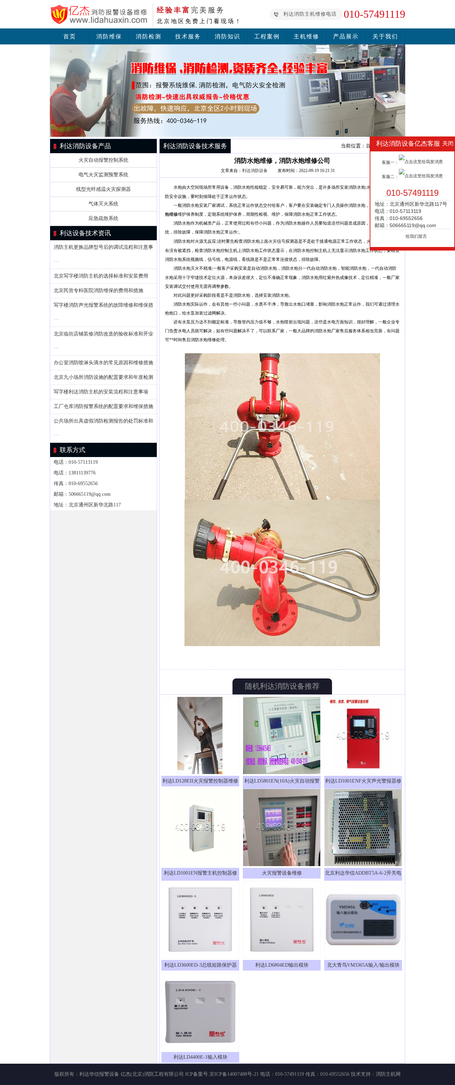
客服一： (390, 162)
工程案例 (267, 36)
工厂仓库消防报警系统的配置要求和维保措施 (103, 406)
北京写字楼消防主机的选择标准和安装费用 (101, 276)
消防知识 (227, 36)
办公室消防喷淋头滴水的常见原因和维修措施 (103, 362)
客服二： (390, 176)
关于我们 (385, 36)
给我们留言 (416, 236)
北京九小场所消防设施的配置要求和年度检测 (103, 377)
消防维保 (109, 36)
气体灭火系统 (103, 203)
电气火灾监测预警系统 (103, 174)
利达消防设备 (255, 170)
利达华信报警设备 (99, 1074)
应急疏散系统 (103, 218)
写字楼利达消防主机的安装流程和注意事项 (101, 391)
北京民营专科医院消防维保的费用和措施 (98, 290)
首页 (69, 36)
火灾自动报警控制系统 (103, 160)
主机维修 (306, 36)
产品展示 (346, 36)
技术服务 (188, 36)
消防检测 (148, 36)
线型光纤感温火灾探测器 (103, 189)
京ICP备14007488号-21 (234, 1074)
